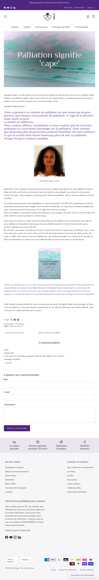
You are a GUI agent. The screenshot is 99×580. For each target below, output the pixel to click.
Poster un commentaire (17, 428)
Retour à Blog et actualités (49, 333)
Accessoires (41, 27)
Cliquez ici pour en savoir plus (17, 530)
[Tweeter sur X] (12, 320)
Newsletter (10, 480)
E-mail (7, 392)
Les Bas (70, 476)
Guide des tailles (74, 488)
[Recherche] (5, 16)
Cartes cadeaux (73, 484)
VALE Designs (15, 568)
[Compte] (87, 16)
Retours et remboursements (17, 471)
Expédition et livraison (14, 467)
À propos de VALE (61, 27)
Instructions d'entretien (76, 492)
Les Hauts (71, 471)
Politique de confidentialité (68, 570)
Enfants (27, 27)
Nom (6, 379)
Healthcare (12, 326)
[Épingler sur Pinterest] (18, 320)
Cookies (53, 570)
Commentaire (9, 405)
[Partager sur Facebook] (15, 320)
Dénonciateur (10, 476)
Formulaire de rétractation (16, 488)
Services (20, 326)
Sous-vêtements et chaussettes (80, 467)
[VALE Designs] (49, 16)
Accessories (72, 480)
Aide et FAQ (68, 8)
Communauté (81, 27)
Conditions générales (87, 570)
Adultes (15, 27)
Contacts (9, 492)
